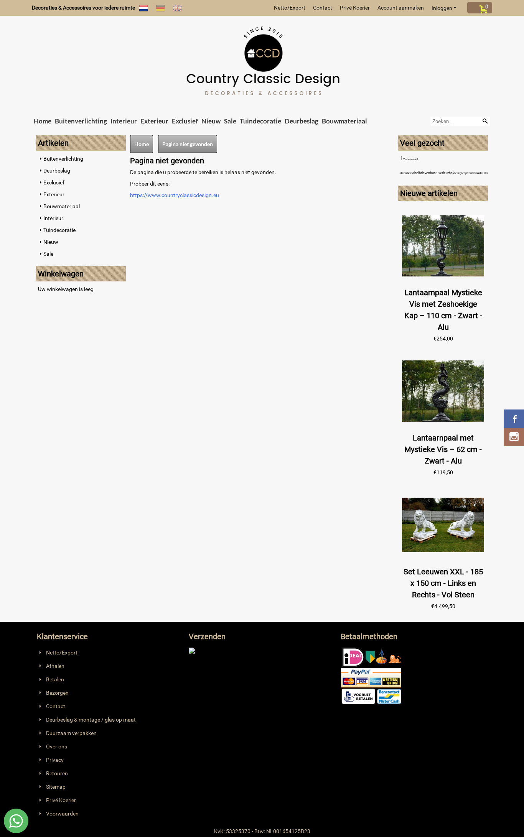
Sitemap (56, 787)
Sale (230, 121)
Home (42, 121)
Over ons (56, 746)
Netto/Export (289, 8)
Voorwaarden (62, 814)
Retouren (57, 773)
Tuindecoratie (260, 121)
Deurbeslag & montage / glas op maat (91, 720)
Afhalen (55, 666)
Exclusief (185, 121)
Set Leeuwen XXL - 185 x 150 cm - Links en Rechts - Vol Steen (443, 583)
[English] (177, 8)
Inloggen (442, 8)
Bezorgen (57, 693)
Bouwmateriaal (344, 121)
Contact (322, 8)
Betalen (55, 679)
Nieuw (211, 121)
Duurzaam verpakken (71, 733)
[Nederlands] (143, 8)
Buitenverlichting (81, 121)
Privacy (55, 760)
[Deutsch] (160, 8)
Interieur (123, 121)
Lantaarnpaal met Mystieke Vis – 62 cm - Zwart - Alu (443, 449)
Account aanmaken (400, 8)
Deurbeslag (301, 121)
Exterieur (154, 121)
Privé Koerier (355, 8)
